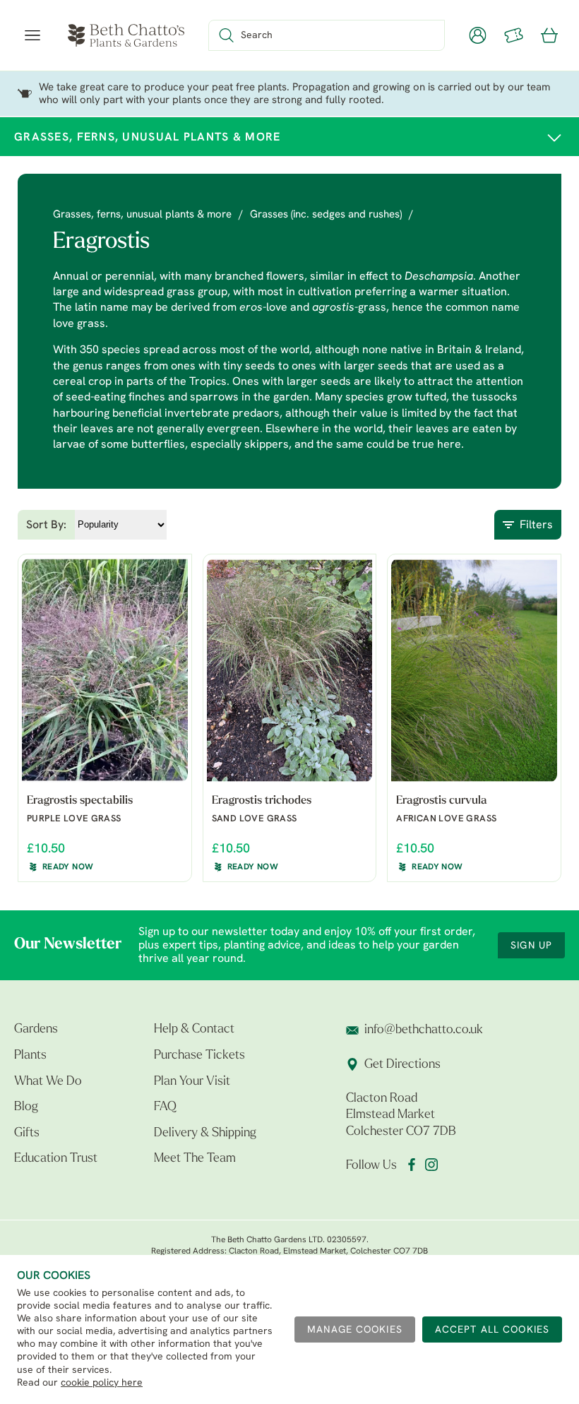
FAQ (165, 1107)
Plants (30, 1055)
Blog (26, 1107)
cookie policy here (102, 1383)
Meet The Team (195, 1159)
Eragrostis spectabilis (80, 801)
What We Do (48, 1082)
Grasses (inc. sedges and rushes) (326, 215)
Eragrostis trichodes (261, 801)
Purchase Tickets (199, 1055)
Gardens (36, 1029)
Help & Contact (194, 1029)
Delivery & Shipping (205, 1133)
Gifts (27, 1133)
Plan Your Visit (192, 1082)
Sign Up (531, 946)
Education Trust (55, 1159)
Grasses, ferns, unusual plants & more (142, 215)
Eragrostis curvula (441, 801)
